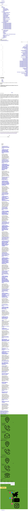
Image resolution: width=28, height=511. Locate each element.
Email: (4, 481)
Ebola (5, 412)
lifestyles (1, 412)
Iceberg (7, 411)
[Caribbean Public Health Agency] (3, 2)
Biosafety (6, 366)
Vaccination (7, 404)
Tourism (3, 320)
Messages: (12, 481)
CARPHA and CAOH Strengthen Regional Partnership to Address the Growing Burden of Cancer (5, 151)
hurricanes (1, 411)
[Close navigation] (27, 43)
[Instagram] (12, 503)
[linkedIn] (10, 498)
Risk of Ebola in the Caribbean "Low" (5, 392)
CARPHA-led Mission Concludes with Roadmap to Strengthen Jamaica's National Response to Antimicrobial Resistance (5, 198)
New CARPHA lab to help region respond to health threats (5, 363)
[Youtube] (12, 498)
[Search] (27, 41)
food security (4, 411)
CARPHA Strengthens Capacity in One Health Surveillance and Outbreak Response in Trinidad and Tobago (5, 213)
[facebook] (12, 492)
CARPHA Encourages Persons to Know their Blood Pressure (5, 308)
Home (2, 79)
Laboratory (3, 366)
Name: (1, 481)
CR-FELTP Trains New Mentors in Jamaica (5, 374)
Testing (4, 413)
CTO (7, 410)
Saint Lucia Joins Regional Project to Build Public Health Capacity (5, 340)
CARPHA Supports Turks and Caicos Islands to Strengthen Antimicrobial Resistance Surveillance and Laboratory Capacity (5, 295)
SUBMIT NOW (3, 487)
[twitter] (10, 492)
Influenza (3, 404)
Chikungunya (1, 413)
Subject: (8, 481)
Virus (4, 404)
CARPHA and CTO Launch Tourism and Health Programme (5, 317)
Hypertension (3, 310)
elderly (7, 413)
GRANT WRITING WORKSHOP (5, 383)
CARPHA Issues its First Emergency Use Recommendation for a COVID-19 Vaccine (5, 352)
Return (12, 92)
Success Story (2, 410)
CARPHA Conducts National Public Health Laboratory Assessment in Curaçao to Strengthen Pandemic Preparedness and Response (5, 183)
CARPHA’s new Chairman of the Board (5, 329)
